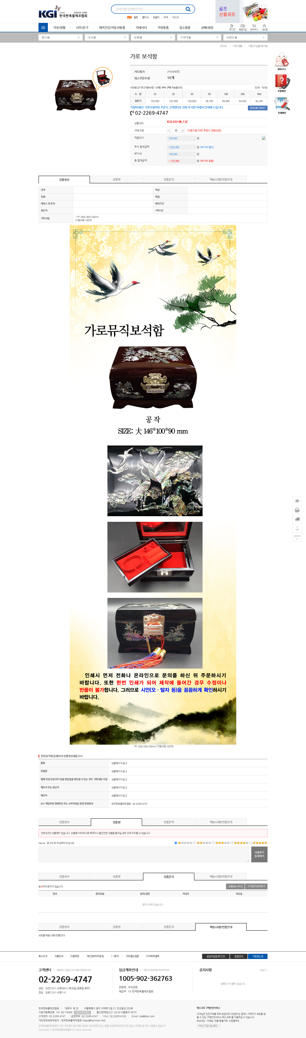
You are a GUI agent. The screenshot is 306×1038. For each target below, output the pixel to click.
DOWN (297, 536)
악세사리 (141, 27)
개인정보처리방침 (95, 956)
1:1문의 (115, 956)
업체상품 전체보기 (258, 108)
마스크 (175, 17)
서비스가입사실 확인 (208, 1025)
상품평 (116, 179)
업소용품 (184, 27)
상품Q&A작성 (235, 886)
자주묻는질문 (132, 956)
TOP (297, 529)
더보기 (263, 970)
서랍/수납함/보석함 (257, 45)
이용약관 (74, 956)
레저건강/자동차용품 (112, 27)
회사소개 (43, 956)
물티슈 (145, 17)
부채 (166, 17)
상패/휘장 (207, 27)
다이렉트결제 (152, 956)
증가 (183, 130)
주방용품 (163, 27)
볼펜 (136, 17)
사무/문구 (82, 27)
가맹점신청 (257, 956)
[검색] (188, 9)
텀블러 (156, 17)
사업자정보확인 (82, 1012)
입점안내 (238, 956)
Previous (262, 6)
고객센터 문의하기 (256, 886)
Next (265, 6)
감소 (169, 130)
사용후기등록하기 (259, 854)
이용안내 (59, 956)
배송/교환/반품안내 (221, 179)
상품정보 (64, 179)
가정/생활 (59, 27)
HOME (223, 46)
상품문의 (169, 179)
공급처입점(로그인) (215, 956)
